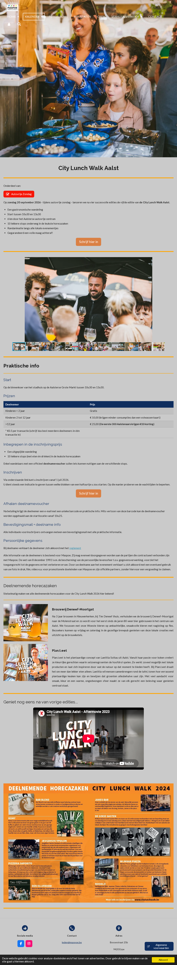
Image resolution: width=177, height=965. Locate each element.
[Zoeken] (19, 24)
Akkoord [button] (163, 959)
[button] (170, 260)
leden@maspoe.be (72, 942)
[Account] (9, 24)
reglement (75, 548)
